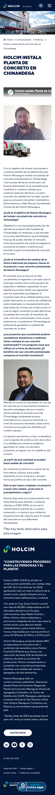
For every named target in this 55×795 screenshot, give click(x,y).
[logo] (12, 7)
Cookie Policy (10, 773)
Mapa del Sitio (10, 768)
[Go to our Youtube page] (15, 745)
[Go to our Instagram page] (30, 745)
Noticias (39, 39)
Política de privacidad (30, 773)
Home (10, 39)
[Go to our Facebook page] (23, 745)
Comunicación (24, 39)
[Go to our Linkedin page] (7, 745)
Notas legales (26, 768)
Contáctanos (18, 732)
